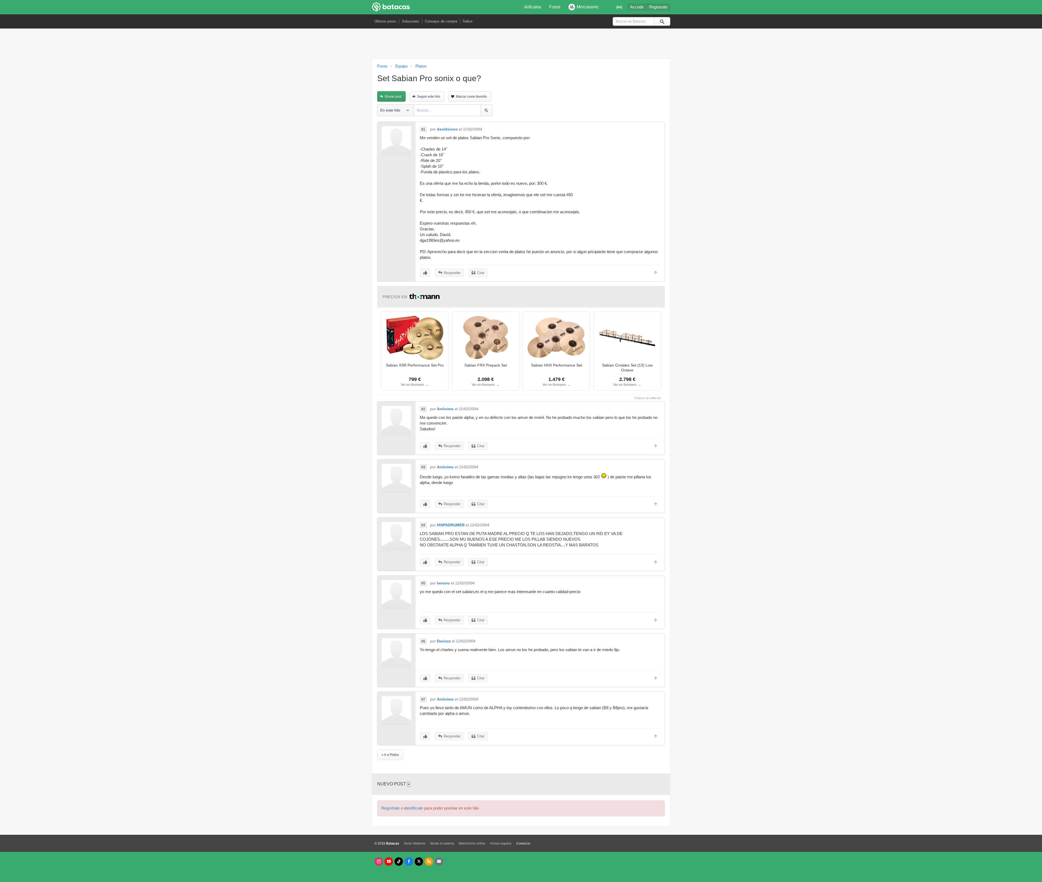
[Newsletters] (439, 861)
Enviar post (393, 96)
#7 (423, 699)
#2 (423, 409)
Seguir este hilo (428, 96)
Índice (467, 21)
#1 (423, 129)
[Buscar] (662, 21)
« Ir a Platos (390, 755)
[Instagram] (378, 861)
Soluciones (410, 21)
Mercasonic (588, 7)
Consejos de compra (441, 21)
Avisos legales (501, 843)
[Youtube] (389, 861)
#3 (423, 467)
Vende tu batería (442, 843)
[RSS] (429, 861)
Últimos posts (385, 21)
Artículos (532, 7)
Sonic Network (414, 843)
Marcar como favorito (471, 96)
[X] (419, 861)
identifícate (413, 808)
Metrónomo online (472, 843)
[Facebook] (409, 861)
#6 (423, 641)
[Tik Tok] (399, 861)
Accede (637, 7)
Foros (554, 7)
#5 (423, 583)
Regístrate (658, 7)
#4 (423, 525)
